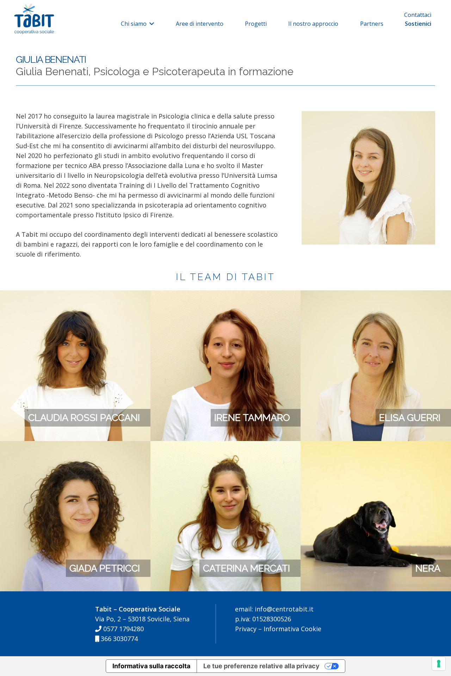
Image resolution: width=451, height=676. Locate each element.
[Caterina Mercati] (225, 446)
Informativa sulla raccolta (151, 666)
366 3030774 (118, 638)
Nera (427, 568)
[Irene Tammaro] (225, 295)
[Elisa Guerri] (376, 295)
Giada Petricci (104, 568)
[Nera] (376, 446)
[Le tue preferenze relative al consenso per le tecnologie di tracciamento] (438, 663)
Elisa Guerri (409, 417)
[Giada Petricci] (75, 446)
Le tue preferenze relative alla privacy (261, 666)
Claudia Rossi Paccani (84, 417)
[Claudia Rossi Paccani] (75, 295)
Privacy (246, 628)
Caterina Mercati (246, 568)
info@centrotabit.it (283, 609)
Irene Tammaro (252, 417)
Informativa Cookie (292, 628)
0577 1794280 (122, 628)
